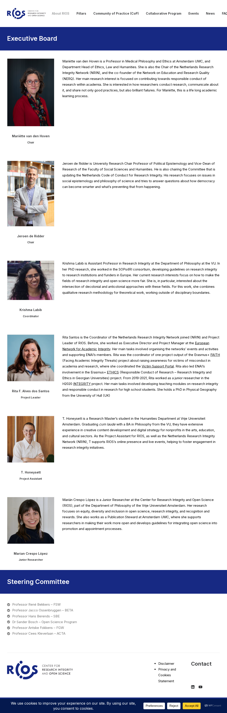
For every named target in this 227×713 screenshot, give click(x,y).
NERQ (68, 79)
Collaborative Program (163, 13)
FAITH (215, 355)
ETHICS (113, 372)
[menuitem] (60, 13)
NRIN (95, 73)
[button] (30, 92)
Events (193, 13)
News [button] (210, 13)
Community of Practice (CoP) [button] (116, 13)
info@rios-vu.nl (202, 674)
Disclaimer (166, 663)
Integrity (104, 349)
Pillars (81, 13)
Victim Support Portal (158, 366)
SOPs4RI (125, 269)
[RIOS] (26, 13)
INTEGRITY (82, 384)
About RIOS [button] (60, 13)
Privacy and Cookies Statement (167, 675)
